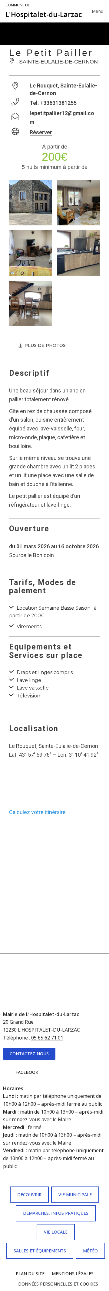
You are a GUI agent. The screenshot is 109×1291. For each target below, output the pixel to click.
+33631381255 (58, 103)
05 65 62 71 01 (47, 1037)
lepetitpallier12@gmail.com (62, 117)
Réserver (41, 132)
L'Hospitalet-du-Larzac (43, 10)
